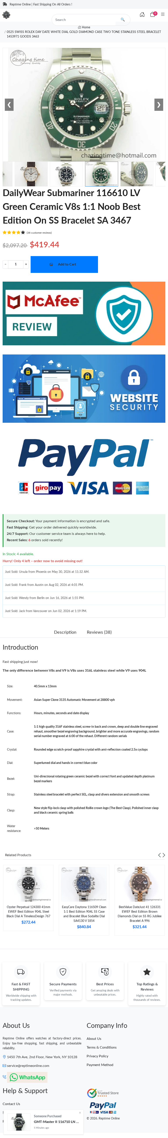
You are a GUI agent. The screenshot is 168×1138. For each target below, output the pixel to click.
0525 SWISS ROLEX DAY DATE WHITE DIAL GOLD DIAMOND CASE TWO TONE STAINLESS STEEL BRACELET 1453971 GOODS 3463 (84, 34)
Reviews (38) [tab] (99, 632)
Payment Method (100, 1065)
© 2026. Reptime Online (103, 1118)
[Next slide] (163, 855)
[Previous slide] (159, 855)
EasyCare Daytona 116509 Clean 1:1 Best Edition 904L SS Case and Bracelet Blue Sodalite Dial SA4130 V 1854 (84, 914)
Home (85, 27)
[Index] (142, 15)
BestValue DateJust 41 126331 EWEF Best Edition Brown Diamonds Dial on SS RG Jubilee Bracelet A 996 (139, 914)
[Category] (162, 15)
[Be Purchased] (18, 1122)
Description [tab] (65, 632)
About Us (94, 1038)
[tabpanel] (28, 899)
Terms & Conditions (102, 1047)
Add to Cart (67, 264)
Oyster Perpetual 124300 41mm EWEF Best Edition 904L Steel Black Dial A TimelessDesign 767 (28, 912)
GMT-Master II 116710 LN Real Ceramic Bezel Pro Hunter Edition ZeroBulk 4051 (57, 1122)
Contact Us (11, 1104)
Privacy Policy (97, 1056)
